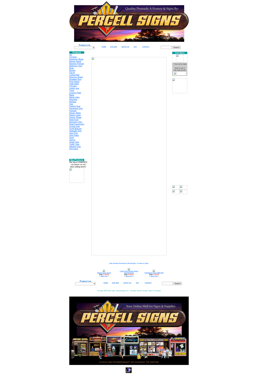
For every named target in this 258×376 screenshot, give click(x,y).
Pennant (72, 111)
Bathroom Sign (75, 66)
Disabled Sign (75, 79)
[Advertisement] (180, 140)
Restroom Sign (75, 122)
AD (70, 55)
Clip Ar (72, 73)
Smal (71, 137)
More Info (104, 276)
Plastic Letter (75, 115)
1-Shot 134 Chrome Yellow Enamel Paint (129, 272)
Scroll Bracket (75, 129)
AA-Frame (73, 149)
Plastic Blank (75, 113)
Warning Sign (75, 146)
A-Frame (73, 57)
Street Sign (74, 142)
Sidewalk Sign (75, 131)
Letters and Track (74, 89)
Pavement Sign (76, 108)
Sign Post (73, 133)
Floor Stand (74, 81)
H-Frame (73, 86)
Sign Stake (74, 135)
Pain (71, 104)
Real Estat (73, 120)
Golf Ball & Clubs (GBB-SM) (154, 273)
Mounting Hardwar (73, 100)
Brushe (72, 70)
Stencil (72, 140)
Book (71, 68)
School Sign (74, 126)
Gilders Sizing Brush (104, 273)
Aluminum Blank (76, 59)
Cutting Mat (74, 75)
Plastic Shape (75, 117)
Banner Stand (75, 61)
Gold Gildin (74, 84)
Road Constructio (76, 124)
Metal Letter (74, 97)
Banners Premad (76, 64)
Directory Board (76, 77)
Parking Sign (74, 106)
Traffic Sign (74, 144)
